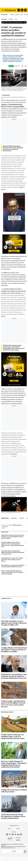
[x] (10, 834)
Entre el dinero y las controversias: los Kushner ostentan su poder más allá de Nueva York (12, 565)
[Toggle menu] (2, 10)
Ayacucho (17, 14)
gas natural (14, 518)
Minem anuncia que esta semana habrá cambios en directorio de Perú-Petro (13, 56)
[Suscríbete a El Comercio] (21, 10)
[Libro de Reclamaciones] (18, 839)
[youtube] (15, 834)
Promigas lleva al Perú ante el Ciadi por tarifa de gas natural (14, 790)
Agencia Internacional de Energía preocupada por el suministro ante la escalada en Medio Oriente (13, 816)
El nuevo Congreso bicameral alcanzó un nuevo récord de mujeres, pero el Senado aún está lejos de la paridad (12, 572)
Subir (13, 851)
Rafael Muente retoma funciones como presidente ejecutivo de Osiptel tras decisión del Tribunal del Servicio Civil (14, 676)
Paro (22, 14)
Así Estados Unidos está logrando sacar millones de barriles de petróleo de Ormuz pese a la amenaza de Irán (12, 552)
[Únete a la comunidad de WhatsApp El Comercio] (11, 66)
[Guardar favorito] (22, 66)
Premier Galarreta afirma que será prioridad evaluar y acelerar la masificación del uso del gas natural (12, 736)
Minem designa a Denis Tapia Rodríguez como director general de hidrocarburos (13, 148)
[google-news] (21, 834)
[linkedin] (18, 834)
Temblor (12, 14)
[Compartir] (25, 66)
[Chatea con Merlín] (18, 10)
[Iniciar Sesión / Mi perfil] (25, 10)
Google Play (18, 828)
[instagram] (13, 834)
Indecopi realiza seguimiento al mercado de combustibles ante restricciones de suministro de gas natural (14, 348)
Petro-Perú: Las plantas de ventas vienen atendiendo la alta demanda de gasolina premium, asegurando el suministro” (13, 60)
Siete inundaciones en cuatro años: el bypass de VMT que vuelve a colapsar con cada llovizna (12, 559)
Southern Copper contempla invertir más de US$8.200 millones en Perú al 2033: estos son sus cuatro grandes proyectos (13, 703)
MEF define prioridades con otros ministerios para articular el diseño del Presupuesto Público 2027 (13, 623)
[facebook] (7, 834)
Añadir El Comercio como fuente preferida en (14, 22)
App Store (10, 828)
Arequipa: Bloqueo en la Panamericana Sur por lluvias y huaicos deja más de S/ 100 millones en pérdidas (14, 649)
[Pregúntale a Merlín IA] (25, 851)
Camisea (22, 518)
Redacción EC (6, 95)
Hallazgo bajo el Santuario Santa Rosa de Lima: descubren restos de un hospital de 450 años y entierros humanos (12, 536)
